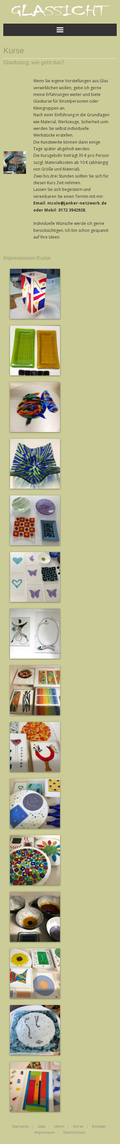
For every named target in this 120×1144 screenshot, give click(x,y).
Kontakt (99, 1126)
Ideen (59, 1126)
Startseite (20, 1126)
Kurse (78, 1126)
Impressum (44, 1132)
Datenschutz (74, 1132)
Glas (41, 1126)
